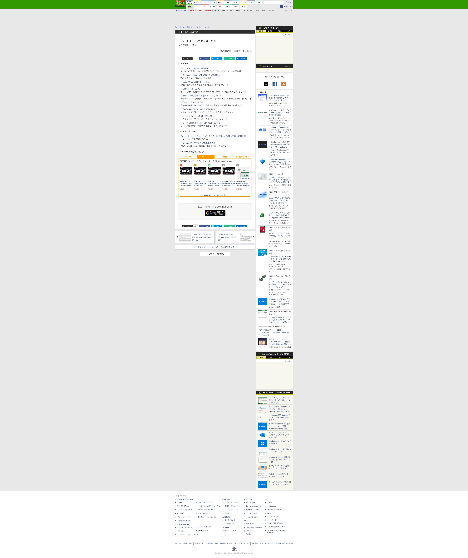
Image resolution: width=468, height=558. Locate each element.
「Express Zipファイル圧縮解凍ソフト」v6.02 (200, 96)
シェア (206, 58)
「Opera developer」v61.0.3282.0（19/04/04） (201, 75)
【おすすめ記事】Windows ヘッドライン (277, 393)
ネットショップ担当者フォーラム (209, 506)
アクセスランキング (270, 28)
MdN (245, 521)
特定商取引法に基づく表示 (284, 543)
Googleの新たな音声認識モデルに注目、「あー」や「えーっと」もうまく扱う (280, 200)
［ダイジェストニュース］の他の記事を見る (215, 247)
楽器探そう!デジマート (232, 506)
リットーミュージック (232, 502)
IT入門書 (224, 157)
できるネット (181, 531)
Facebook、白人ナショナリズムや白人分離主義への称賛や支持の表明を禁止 (214, 136)
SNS (257, 10)
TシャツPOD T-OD (231, 510)
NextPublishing (203, 530)
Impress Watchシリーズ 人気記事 (275, 354)
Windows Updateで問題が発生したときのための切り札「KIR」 (279, 459)
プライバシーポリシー (242, 543)
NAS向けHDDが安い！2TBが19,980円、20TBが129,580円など (280, 235)
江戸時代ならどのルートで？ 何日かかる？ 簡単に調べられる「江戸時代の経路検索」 (281, 179)
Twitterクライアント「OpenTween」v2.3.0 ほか (228, 237)
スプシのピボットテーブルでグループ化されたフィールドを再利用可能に (280, 112)
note (230, 58)
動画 (263, 10)
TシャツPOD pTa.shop (275, 523)
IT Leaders (180, 513)
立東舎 (227, 513)
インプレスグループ (266, 543)
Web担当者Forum (183, 506)
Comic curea (272, 506)
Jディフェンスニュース (254, 506)
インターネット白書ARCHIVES (187, 535)
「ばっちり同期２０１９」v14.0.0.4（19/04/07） (201, 123)
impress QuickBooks (274, 510)
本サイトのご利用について (183, 543)
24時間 (270, 31)
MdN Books (250, 524)
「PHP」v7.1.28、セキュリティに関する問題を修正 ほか (201, 237)
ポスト (189, 58)
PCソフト (206, 157)
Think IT (180, 502)
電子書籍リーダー (242, 157)
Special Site (267, 66)
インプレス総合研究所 (184, 510)
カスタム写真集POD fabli (276, 527)
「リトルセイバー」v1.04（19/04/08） (197, 116)
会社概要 (255, 543)
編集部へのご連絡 (226, 543)
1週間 (279, 31)
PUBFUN (268, 513)
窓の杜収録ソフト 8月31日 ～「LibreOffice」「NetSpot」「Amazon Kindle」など (274, 332)
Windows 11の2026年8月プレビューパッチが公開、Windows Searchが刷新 (279, 426)
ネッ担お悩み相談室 (183, 521)
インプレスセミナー (204, 513)
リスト (196, 58)
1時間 (261, 31)
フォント (271, 10)
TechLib (248, 534)
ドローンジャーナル (183, 517)
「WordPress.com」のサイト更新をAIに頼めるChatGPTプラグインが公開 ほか (280, 97)
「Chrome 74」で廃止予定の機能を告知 (197, 143)
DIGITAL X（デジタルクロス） (208, 517)
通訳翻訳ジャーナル (252, 510)
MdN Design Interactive (254, 527)
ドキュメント (248, 10)
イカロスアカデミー (252, 517)
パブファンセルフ (273, 516)
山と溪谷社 (226, 517)
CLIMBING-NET (230, 524)
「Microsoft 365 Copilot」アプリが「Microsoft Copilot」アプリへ (279, 417)
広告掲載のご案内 (212, 543)
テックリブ (247, 531)
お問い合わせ (199, 543)
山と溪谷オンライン (231, 520)
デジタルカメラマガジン (185, 527)
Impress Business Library (206, 510)
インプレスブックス (204, 527)
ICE (266, 499)
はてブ (219, 58)
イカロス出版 (248, 499)
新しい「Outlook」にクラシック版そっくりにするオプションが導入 (280, 434)
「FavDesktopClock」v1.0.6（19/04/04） (198, 109)
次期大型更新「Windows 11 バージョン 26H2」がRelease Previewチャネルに (279, 408)
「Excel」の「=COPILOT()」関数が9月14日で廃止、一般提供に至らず (280, 400)
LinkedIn (242, 58)
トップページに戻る (215, 254)
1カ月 (288, 31)
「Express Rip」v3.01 (190, 89)
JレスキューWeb (251, 513)
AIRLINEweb (250, 502)
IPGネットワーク (270, 520)
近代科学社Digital (230, 530)
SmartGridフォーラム (205, 502)
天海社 (270, 502)
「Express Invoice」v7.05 (191, 102)
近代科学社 (226, 527)
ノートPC (187, 157)
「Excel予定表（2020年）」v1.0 (194, 82)
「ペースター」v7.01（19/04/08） (195, 68)
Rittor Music (226, 499)
